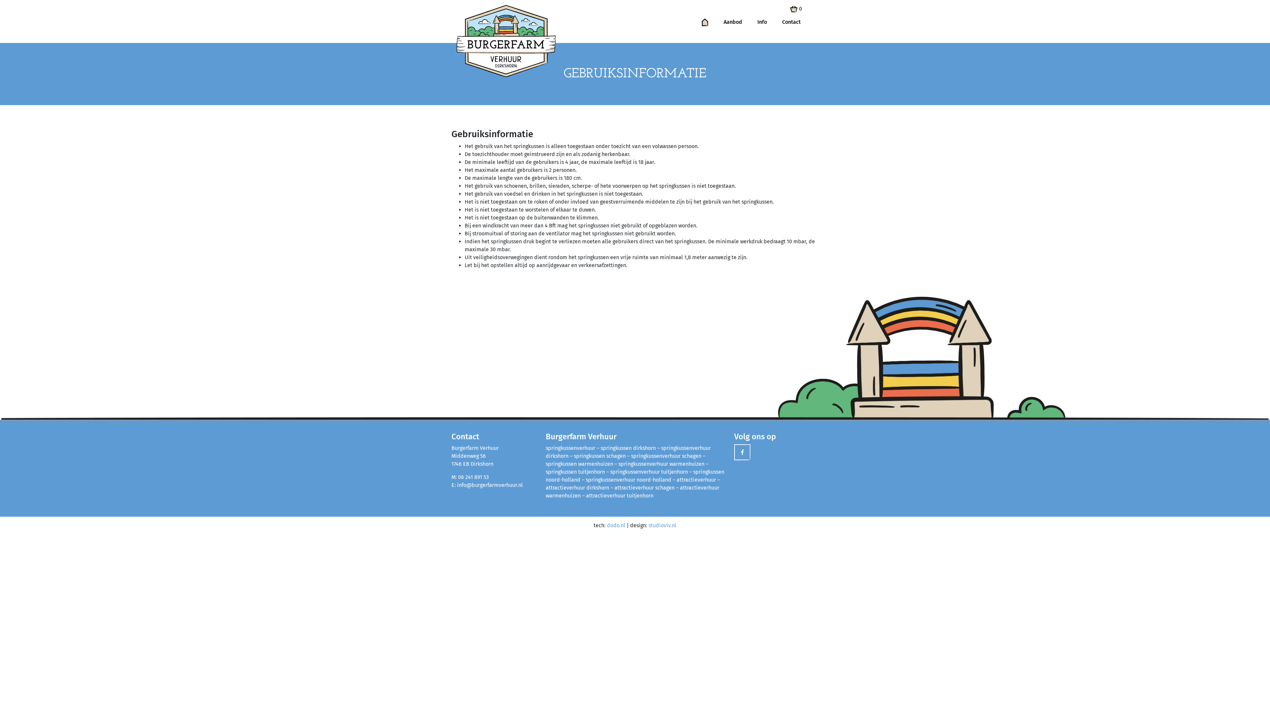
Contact (791, 22)
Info (762, 22)
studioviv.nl (662, 525)
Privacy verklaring (755, 469)
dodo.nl (616, 525)
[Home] (705, 22)
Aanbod (733, 22)
